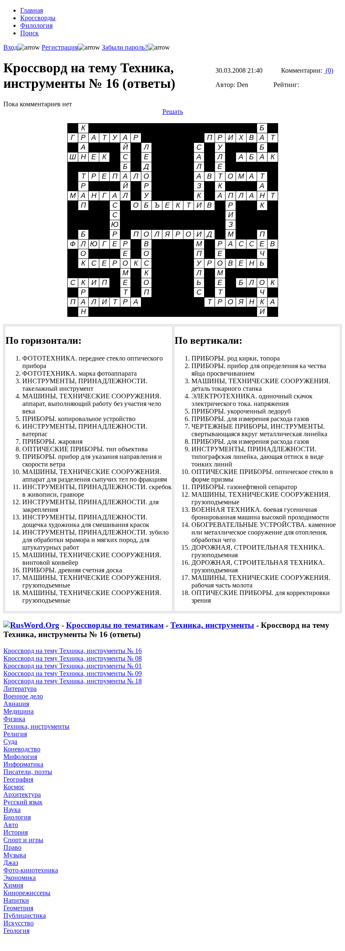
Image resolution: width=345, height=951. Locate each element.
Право (12, 847)
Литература (20, 688)
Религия (15, 734)
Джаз (10, 862)
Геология (16, 930)
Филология (36, 25)
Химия (13, 885)
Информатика (23, 764)
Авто (10, 824)
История (15, 832)
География (18, 779)
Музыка (14, 855)
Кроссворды (38, 17)
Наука (12, 809)
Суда (10, 741)
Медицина (18, 711)
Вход (10, 47)
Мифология (20, 756)
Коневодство (21, 749)
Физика (14, 718)
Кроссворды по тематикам (115, 625)
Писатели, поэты (27, 771)
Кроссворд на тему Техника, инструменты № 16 (72, 650)
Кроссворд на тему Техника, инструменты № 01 (72, 665)
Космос (13, 786)
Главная (31, 10)
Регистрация (60, 47)
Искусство (18, 923)
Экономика (19, 877)
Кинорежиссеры (26, 892)
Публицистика (24, 915)
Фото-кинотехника (30, 870)
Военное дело (23, 696)
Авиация (16, 703)
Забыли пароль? (125, 47)
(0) (328, 70)
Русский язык (22, 802)
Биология (17, 817)
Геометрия (18, 907)
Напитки (16, 900)
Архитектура (22, 794)
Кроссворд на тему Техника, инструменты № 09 (72, 673)
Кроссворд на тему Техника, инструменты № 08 (72, 658)
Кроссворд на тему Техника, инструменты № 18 (72, 681)
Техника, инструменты (212, 625)
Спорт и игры (23, 839)
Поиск (29, 33)
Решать (172, 111)
